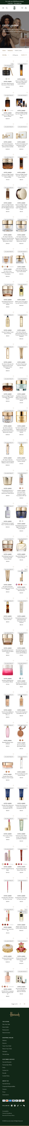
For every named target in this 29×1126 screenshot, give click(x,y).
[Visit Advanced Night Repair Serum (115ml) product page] (8, 92)
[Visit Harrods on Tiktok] (18, 1105)
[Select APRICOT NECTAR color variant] (3, 924)
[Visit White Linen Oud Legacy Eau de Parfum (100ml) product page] (21, 282)
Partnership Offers (7, 1065)
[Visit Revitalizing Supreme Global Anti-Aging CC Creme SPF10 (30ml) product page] (21, 630)
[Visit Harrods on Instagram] (15, 1105)
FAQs (3, 1067)
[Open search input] (7, 8)
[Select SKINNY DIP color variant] (19, 864)
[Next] (20, 1003)
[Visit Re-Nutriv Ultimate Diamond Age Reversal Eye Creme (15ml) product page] (21, 249)
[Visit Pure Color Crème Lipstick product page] (8, 816)
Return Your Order (7, 1048)
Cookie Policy (5, 1076)
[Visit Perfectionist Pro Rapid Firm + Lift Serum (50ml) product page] (8, 503)
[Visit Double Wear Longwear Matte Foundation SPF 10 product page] (8, 969)
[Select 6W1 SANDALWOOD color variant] (7, 266)
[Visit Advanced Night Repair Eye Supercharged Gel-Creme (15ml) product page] (8, 154)
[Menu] (3, 8)
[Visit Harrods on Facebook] (11, 1105)
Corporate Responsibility (8, 1086)
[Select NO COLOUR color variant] (6, 79)
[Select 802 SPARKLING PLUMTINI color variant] (16, 584)
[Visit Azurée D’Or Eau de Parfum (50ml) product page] (21, 440)
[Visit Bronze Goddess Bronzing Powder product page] (21, 722)
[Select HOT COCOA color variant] (5, 924)
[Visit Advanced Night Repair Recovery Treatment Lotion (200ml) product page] (21, 61)
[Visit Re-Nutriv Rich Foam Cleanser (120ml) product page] (21, 344)
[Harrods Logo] (14, 1014)
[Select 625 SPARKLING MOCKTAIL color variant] (19, 584)
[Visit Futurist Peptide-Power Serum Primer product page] (8, 312)
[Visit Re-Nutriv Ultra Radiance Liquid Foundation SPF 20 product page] (21, 470)
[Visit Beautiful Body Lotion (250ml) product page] (8, 722)
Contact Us (5, 1070)
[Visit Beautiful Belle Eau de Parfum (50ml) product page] (21, 536)
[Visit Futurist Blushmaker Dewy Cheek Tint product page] (21, 846)
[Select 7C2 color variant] (5, 986)
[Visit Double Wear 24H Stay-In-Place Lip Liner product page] (8, 878)
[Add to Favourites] (13, 61)
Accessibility (5, 1111)
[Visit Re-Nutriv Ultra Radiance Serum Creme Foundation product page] (8, 249)
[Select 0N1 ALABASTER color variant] (2, 986)
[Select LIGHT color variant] (22, 740)
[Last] (24, 1003)
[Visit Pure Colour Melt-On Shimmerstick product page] (21, 567)
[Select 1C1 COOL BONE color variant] (22, 488)
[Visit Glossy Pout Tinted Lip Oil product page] (8, 907)
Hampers (4, 1051)
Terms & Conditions (7, 1113)
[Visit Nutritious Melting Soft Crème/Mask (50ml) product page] (8, 660)
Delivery (4, 1040)
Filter (23, 55)
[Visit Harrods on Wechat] (24, 1105)
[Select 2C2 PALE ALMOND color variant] (20, 488)
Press (3, 1092)
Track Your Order (6, 1046)
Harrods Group (6, 1083)
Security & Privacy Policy (8, 1115)
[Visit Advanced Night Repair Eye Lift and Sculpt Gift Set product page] (21, 92)
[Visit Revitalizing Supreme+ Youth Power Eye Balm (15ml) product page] (8, 630)
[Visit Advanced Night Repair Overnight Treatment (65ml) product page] (8, 376)
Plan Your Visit (6, 1024)
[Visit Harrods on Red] (21, 1105)
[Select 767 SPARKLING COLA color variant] (21, 584)
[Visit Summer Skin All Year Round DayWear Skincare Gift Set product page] (21, 969)
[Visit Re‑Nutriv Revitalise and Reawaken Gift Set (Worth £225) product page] (21, 124)
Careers (4, 1089)
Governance (5, 1094)
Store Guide (5, 1027)
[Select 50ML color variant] (9, 79)
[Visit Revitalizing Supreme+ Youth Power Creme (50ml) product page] (8, 282)
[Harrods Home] (14, 8)
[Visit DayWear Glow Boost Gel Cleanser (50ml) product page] (21, 660)
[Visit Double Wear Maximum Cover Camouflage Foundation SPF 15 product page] (8, 785)
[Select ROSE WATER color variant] (7, 924)
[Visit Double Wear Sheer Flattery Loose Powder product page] (8, 754)
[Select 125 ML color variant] (22, 678)
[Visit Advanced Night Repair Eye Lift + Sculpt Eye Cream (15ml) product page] (21, 154)
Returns (4, 1043)
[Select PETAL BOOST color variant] (3, 864)
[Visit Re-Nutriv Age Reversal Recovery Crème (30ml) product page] (8, 61)
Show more (6, 34)
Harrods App (5, 1054)
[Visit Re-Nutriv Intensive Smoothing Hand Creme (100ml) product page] (8, 567)
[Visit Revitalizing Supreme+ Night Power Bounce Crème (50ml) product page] (21, 503)
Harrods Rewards (6, 1062)
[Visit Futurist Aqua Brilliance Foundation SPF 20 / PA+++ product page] (8, 692)
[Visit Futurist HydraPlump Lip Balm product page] (8, 846)
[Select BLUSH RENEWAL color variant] (7, 864)
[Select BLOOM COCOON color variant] (5, 864)
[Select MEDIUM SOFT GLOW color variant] (9, 772)
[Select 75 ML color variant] (5, 110)
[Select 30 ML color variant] (8, 110)
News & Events (6, 1032)
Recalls (4, 1073)
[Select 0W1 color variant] (7, 986)
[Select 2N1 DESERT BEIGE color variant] (2, 266)
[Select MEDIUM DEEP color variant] (20, 740)
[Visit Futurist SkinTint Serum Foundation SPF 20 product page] (21, 692)
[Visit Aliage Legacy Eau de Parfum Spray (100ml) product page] (21, 907)
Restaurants (5, 1030)
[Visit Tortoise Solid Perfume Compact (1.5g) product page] (8, 938)
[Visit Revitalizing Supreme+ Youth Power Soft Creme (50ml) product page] (8, 536)
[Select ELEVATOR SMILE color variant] (21, 864)
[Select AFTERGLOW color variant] (16, 864)
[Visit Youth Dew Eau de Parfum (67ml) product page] (8, 598)
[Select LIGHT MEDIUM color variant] (6, 772)
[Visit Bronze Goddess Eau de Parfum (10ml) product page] (21, 754)
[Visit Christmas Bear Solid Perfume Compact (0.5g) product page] (21, 938)
